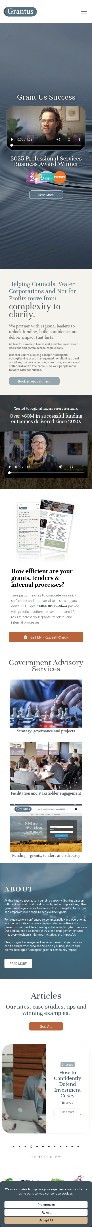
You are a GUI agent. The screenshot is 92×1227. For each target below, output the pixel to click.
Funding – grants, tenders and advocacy (46, 855)
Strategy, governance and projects (46, 731)
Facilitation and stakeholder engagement (46, 793)
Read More (67, 1112)
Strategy (67, 1064)
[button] (14, 1146)
